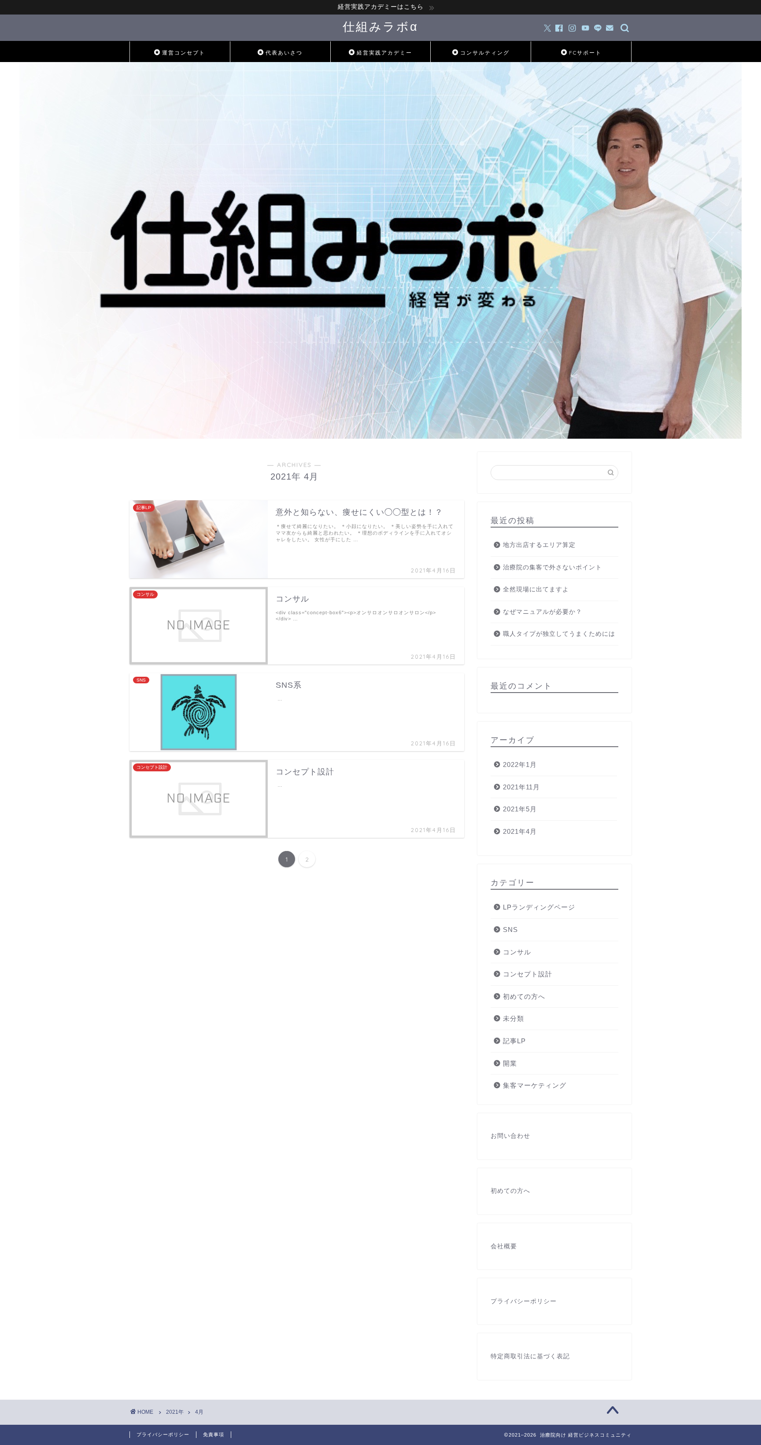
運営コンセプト (183, 52)
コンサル (517, 952)
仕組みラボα (380, 26)
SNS (510, 929)
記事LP (514, 1041)
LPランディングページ (539, 907)
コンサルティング (485, 52)
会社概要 (504, 1246)
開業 (510, 1063)
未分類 (513, 1018)
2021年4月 (520, 831)
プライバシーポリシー (524, 1301)
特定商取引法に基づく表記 (530, 1356)
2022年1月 (520, 764)
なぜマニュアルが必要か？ (542, 612)
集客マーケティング (534, 1085)
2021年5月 (520, 809)
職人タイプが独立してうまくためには (559, 634)
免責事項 (213, 1434)
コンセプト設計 (527, 974)
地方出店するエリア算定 (539, 545)
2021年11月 (521, 787)
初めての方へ (524, 996)
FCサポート (585, 52)
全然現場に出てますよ (536, 589)
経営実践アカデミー (384, 52)
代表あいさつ (284, 52)
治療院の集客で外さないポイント (552, 567)
